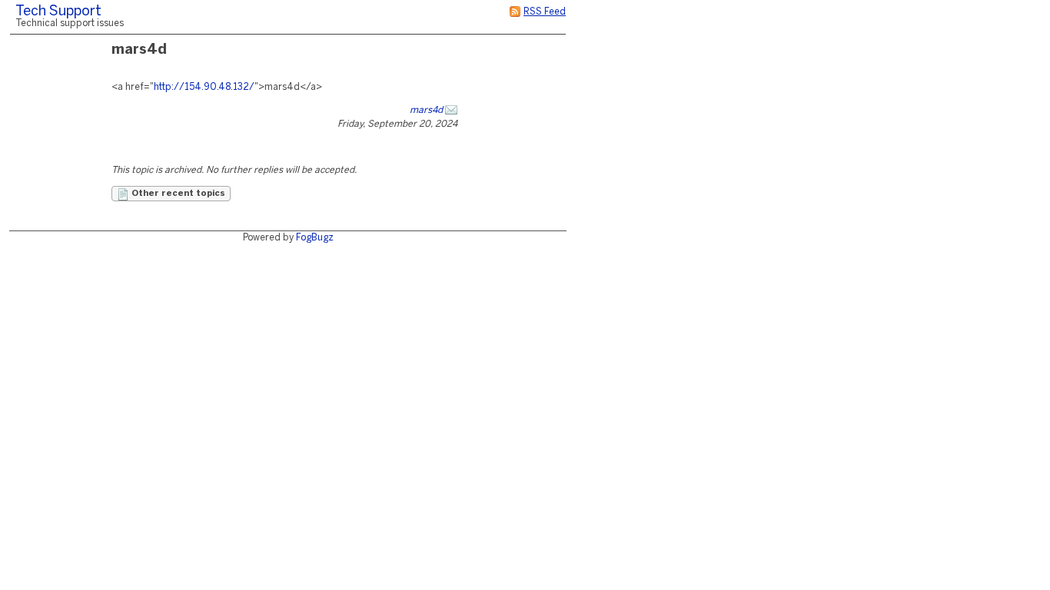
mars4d (426, 110)
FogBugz (315, 238)
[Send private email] (451, 110)
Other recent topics (177, 193)
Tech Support (58, 11)
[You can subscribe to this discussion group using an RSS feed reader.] (515, 12)
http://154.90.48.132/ (204, 87)
